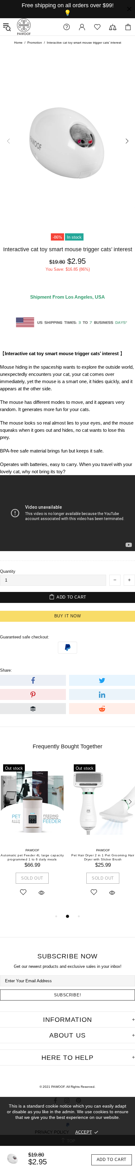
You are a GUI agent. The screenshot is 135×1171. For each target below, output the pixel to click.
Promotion (34, 42)
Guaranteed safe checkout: (24, 637)
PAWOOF (24, 26)
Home (18, 42)
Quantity (7, 571)
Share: (6, 670)
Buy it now (67, 616)
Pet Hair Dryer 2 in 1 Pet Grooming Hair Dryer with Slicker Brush (102, 857)
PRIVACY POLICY (52, 1132)
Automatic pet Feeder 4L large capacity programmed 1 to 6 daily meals (32, 857)
